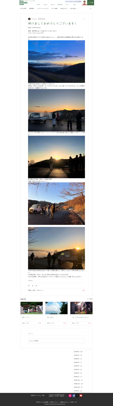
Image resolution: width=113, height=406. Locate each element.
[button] (45, 4)
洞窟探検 (31, 8)
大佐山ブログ (63, 8)
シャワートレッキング (42, 8)
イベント (30, 280)
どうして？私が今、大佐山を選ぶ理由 (73, 1)
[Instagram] (70, 395)
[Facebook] (73, 395)
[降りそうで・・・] (31, 308)
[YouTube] (81, 395)
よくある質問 (45, 402)
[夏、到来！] (56, 308)
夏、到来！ (50, 317)
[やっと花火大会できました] (81, 308)
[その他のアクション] (84, 19)
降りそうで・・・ (27, 317)
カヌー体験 (54, 8)
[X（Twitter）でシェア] (32, 285)
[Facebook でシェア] (29, 285)
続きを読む (73, 8)
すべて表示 (90, 299)
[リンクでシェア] (36, 285)
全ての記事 (23, 8)
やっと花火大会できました (80, 317)
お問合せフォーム (64, 402)
